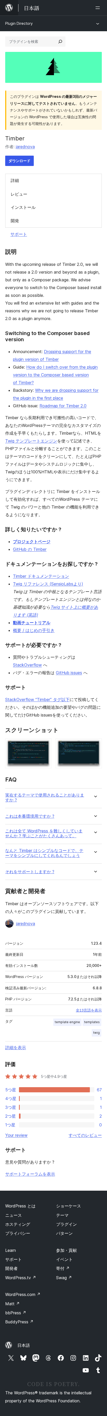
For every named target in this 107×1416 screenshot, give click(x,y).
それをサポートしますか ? (29, 871)
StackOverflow (27, 664)
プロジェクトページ (31, 541)
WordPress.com (23, 1294)
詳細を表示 (15, 1047)
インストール (23, 207)
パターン (64, 1233)
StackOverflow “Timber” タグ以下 (37, 699)
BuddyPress (19, 1321)
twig (96, 1033)
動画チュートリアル (31, 622)
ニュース (13, 1215)
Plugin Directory (19, 23)
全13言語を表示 (89, 1010)
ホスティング (17, 1224)
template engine (67, 1022)
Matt (12, 1303)
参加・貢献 (66, 1250)
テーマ (62, 1215)
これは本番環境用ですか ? (29, 816)
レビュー (19, 194)
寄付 (63, 1268)
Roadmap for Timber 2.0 (62, 405)
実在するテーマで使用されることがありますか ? (44, 797)
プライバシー (17, 1233)
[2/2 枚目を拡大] (94, 745)
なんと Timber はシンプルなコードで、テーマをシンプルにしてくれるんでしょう (44, 853)
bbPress (15, 1312)
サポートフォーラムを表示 (30, 1173)
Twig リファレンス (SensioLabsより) (48, 583)
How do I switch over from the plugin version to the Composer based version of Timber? (55, 374)
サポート (18, 234)
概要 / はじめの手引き (34, 630)
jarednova (25, 146)
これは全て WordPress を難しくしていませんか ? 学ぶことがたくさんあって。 (44, 833)
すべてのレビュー (85, 1135)
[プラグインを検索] (60, 41)
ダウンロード (19, 160)
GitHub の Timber (29, 549)
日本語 (23, 1345)
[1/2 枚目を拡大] (44, 745)
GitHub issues (69, 672)
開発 (15, 220)
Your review (16, 1135)
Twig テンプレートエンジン (31, 440)
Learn (10, 1250)
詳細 (15, 180)
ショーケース (68, 1205)
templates (92, 1022)
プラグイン (66, 1224)
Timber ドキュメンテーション (41, 576)
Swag (64, 1277)
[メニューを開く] (98, 7)
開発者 (11, 1268)
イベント (64, 1259)
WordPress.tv (20, 1277)
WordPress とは (20, 1205)
